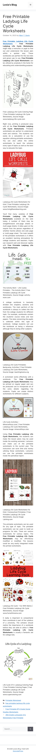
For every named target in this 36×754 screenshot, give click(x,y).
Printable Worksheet (13, 700)
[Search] (30, 729)
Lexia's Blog (10, 4)
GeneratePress (18, 751)
